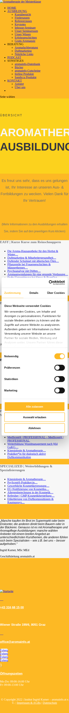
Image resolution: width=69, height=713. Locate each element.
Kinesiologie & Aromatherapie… (26, 450)
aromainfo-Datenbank (27, 64)
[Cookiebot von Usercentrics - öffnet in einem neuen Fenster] (49, 282)
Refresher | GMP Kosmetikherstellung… (30, 495)
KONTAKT (14, 80)
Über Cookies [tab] (56, 292)
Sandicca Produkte (25, 77)
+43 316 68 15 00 (12, 607)
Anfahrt (19, 83)
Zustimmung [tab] (12, 292)
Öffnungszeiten (11, 673)
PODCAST (14, 57)
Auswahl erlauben (34, 417)
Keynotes (20, 24)
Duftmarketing (23, 50)
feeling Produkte (24, 74)
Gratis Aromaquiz (25, 40)
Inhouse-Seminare (25, 27)
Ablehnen (34, 427)
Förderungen (22, 17)
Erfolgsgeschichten (26, 37)
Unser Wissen (23, 34)
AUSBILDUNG (17, 11)
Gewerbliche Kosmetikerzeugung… (28, 485)
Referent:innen (23, 21)
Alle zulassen (34, 406)
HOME (11, 7)
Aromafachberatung (26, 47)
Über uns (20, 87)
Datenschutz (50, 702)
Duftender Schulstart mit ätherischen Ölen (31, 261)
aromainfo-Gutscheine (27, 70)
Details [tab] (33, 292)
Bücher (19, 67)
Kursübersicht (23, 14)
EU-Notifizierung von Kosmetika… (28, 489)
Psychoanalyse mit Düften (22, 271)
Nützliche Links (24, 54)
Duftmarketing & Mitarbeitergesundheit (30, 257)
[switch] (59, 367)
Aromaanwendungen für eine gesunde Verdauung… (37, 274)
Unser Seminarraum (26, 31)
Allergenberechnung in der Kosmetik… (30, 492)
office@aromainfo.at (15, 642)
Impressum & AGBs (29, 702)
